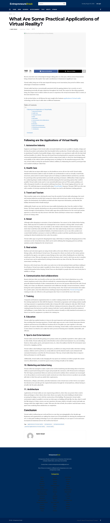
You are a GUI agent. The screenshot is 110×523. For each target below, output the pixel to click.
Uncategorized (68, 500)
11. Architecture (35, 129)
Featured (42, 506)
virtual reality (50, 426)
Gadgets (55, 479)
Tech (42, 9)
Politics (55, 510)
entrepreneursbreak (59, 424)
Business (25, 9)
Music (55, 500)
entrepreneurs (48, 424)
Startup (68, 487)
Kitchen (55, 492)
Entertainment (35, 9)
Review (68, 481)
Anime (42, 477)
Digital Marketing (42, 494)
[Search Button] (64, 3)
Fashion (42, 504)
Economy (42, 496)
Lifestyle (55, 496)
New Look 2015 (55, 502)
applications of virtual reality (72, 98)
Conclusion (30, 132)
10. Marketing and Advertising (38, 127)
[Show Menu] (10, 9)
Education (42, 498)
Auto (42, 479)
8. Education (34, 123)
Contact (96, 520)
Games (55, 481)
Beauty (42, 481)
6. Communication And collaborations (40, 120)
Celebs (42, 487)
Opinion (54, 9)
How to (55, 489)
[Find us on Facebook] (100, 9)
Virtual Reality (58, 186)
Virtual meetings (75, 290)
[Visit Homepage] (22, 4)
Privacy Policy (89, 520)
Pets (55, 508)
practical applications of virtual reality (35, 426)
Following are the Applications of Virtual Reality (39, 109)
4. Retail (33, 116)
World (67, 508)
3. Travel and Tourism (36, 114)
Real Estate (68, 477)
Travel (68, 498)
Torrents (68, 496)
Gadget (55, 477)
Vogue (68, 504)
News (19, 9)
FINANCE (42, 508)
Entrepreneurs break (42, 502)
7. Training (33, 122)
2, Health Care (34, 113)
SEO (68, 483)
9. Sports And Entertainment (37, 125)
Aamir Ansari (13, 29)
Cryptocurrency (42, 492)
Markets (55, 498)
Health (48, 9)
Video (67, 502)
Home (14, 9)
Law (55, 494)
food (42, 510)
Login (99, 3)
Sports (68, 485)
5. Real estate (34, 118)
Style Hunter (68, 492)
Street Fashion (68, 489)
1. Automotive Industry (36, 111)
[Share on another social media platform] (84, 71)
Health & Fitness (55, 485)
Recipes (68, 479)
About (83, 520)
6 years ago (22, 29)
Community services (42, 489)
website (68, 506)
